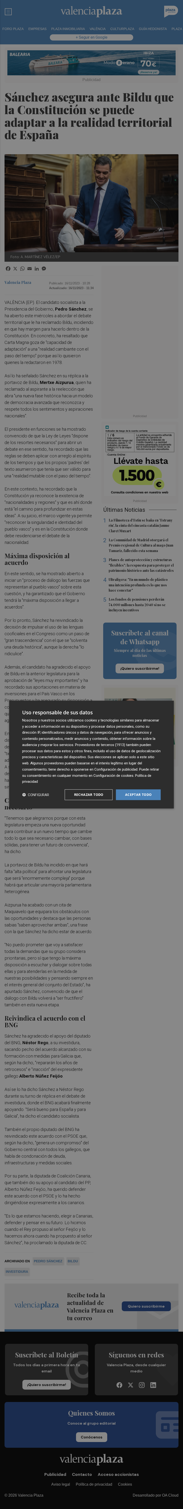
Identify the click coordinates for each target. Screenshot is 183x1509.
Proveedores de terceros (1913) (100, 745)
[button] (35, 795)
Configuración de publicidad (115, 769)
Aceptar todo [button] (138, 794)
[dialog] (91, 754)
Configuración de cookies (113, 775)
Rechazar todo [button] (88, 794)
